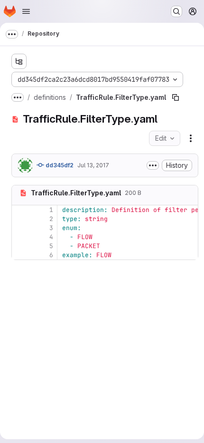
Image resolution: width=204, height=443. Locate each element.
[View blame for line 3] (20, 227)
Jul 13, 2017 (93, 165)
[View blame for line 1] (20, 209)
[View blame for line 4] (20, 236)
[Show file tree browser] (19, 61)
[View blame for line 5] (20, 245)
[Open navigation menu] (26, 11)
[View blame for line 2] (20, 218)
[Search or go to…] (176, 11)
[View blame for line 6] (20, 255)
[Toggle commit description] (153, 165)
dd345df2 (59, 165)
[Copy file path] (175, 97)
